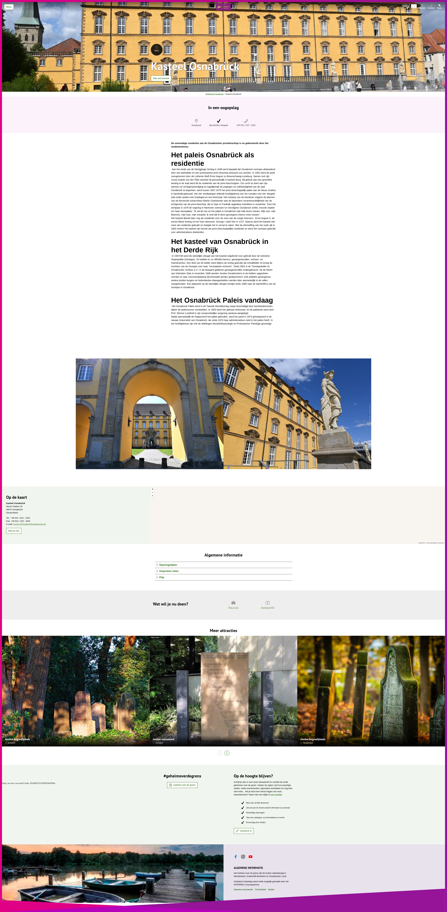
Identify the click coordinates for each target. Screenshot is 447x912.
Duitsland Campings (215, 94)
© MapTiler (421, 543)
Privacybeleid (260, 889)
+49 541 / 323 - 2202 (246, 125)
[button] (161, 78)
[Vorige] (220, 753)
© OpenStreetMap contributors (434, 543)
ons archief (276, 794)
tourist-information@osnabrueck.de (29, 524)
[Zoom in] (152, 489)
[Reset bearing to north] (152, 496)
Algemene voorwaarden (243, 889)
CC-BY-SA (148, 695)
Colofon (271, 889)
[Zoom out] (152, 492)
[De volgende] (227, 753)
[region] (297, 515)
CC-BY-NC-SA (443, 699)
